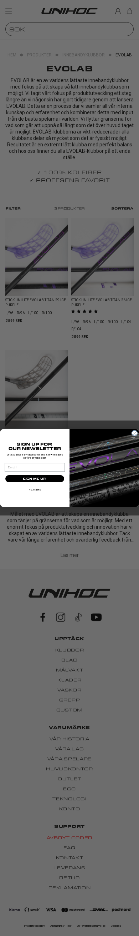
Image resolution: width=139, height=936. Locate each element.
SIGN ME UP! (35, 478)
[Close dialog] (134, 433)
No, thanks (35, 489)
